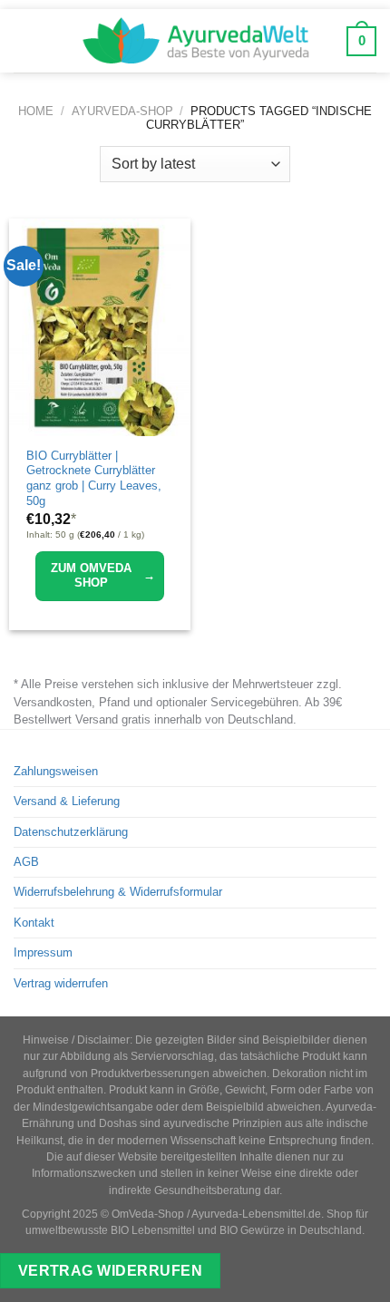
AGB (26, 862)
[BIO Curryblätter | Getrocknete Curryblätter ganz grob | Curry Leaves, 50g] (99, 327)
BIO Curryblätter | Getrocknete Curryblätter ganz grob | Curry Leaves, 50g (93, 478)
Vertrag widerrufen (61, 983)
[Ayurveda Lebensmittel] (195, 41)
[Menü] (27, 40)
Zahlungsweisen (56, 771)
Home (36, 111)
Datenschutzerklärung (71, 832)
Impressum (43, 952)
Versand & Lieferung (67, 801)
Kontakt (34, 922)
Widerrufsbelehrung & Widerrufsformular (118, 892)
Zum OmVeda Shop (103, 575)
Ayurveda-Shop (122, 111)
